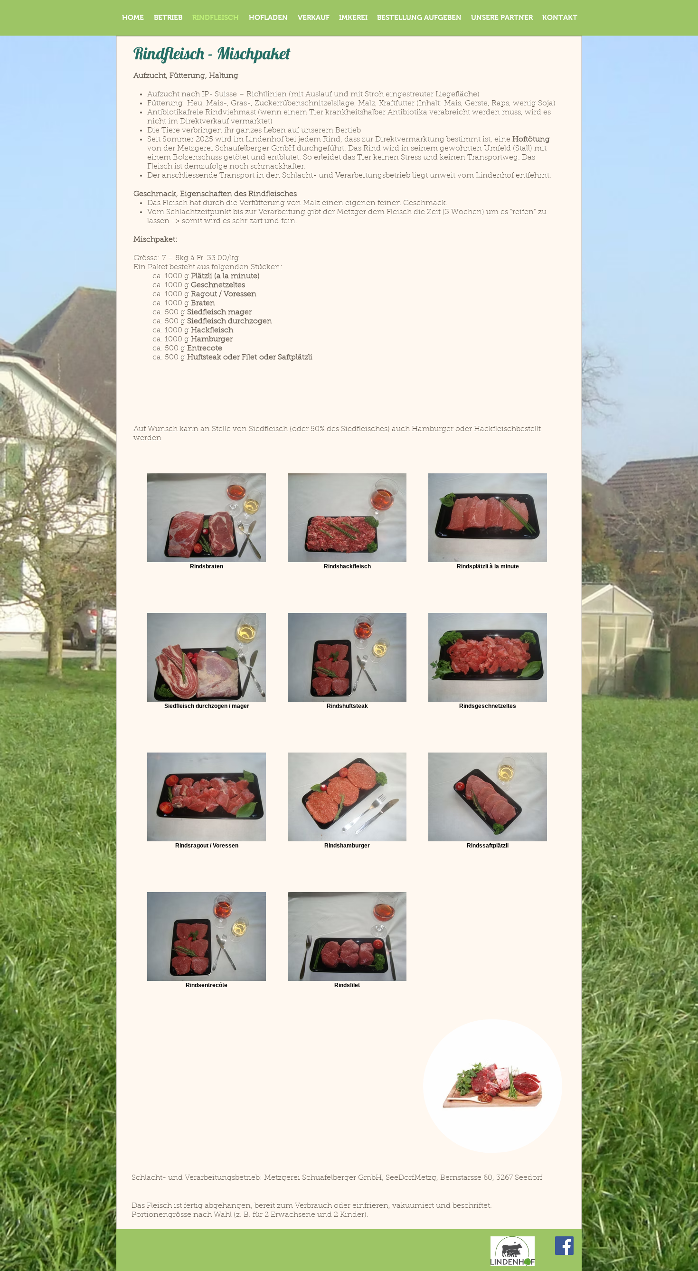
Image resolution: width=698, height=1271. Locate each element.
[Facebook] (564, 1245)
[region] (492, 1086)
